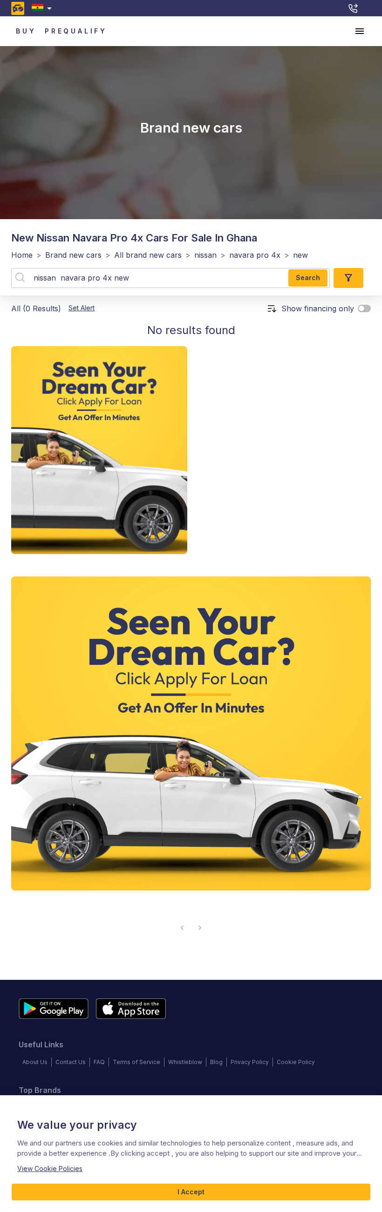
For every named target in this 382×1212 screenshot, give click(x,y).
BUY (26, 31)
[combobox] (43, 8)
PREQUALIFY (76, 31)
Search (308, 277)
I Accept (191, 1192)
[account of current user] (359, 31)
